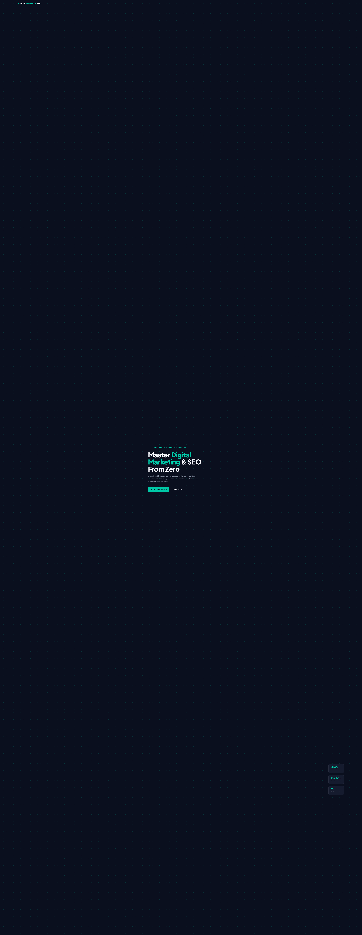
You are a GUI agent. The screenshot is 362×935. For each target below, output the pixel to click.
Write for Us (177, 489)
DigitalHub (30, 3)
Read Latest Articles (157, 489)
